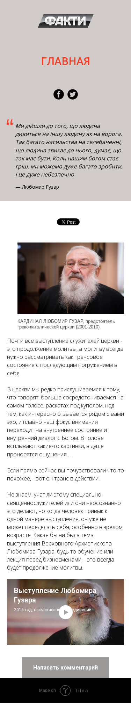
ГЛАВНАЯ (65, 61)
